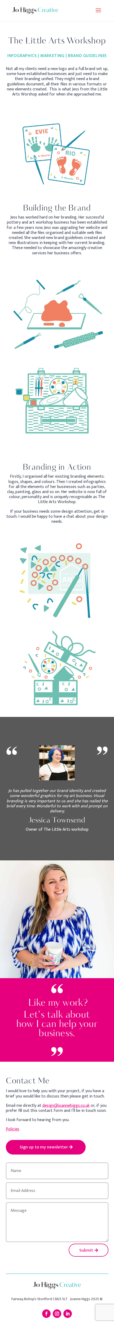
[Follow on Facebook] (46, 1313)
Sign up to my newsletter (44, 1147)
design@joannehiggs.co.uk (66, 1105)
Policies (12, 1129)
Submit (86, 1250)
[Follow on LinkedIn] (67, 1313)
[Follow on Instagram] (57, 1313)
